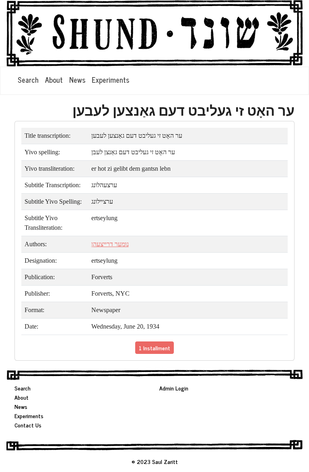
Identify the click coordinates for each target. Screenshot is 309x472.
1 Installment (154, 347)
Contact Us (27, 424)
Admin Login (173, 387)
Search (28, 80)
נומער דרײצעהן (110, 244)
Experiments (110, 80)
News (77, 80)
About (54, 80)
